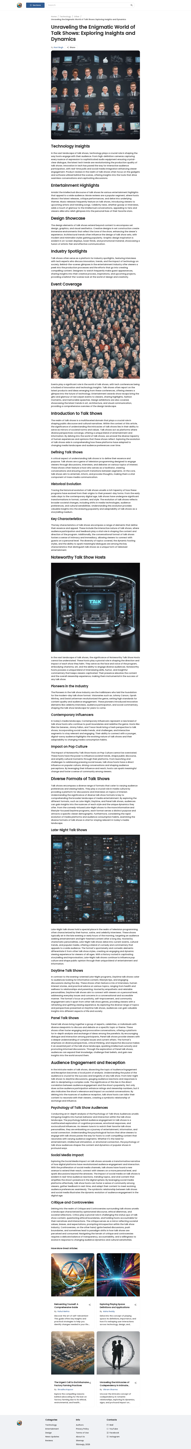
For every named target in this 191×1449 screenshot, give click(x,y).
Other (76, 16)
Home (54, 16)
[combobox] (89, 5)
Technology (65, 16)
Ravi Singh (58, 47)
